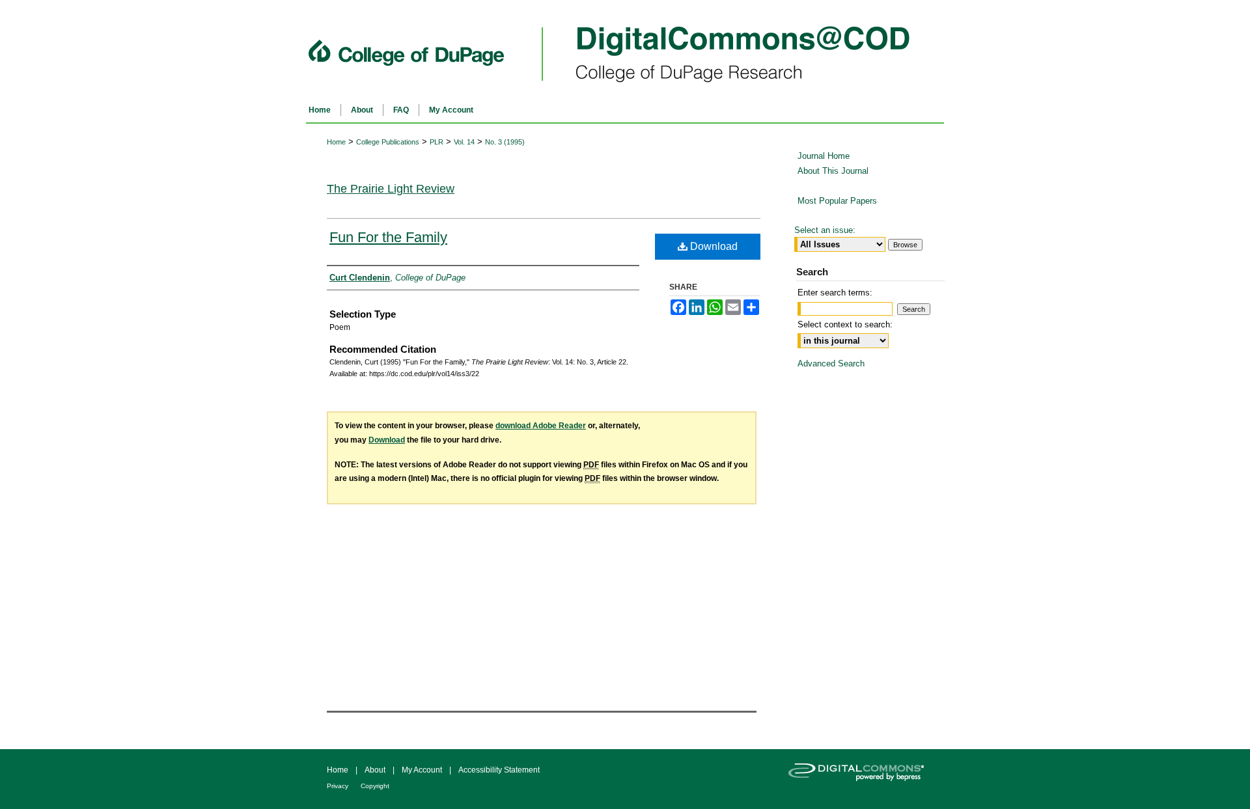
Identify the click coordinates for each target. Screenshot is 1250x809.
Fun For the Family (388, 237)
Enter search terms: (835, 292)
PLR (436, 142)
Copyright (375, 785)
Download (713, 246)
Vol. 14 (464, 142)
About (376, 770)
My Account (423, 770)
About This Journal (833, 171)
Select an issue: (824, 230)
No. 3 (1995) (505, 142)
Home (336, 142)
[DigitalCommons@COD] (625, 49)
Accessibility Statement (499, 770)
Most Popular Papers (837, 201)
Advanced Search (831, 363)
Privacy (338, 785)
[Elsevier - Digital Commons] (866, 779)
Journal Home (824, 156)
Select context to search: (845, 324)
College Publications (387, 142)
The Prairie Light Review (390, 188)
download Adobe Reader (540, 425)
